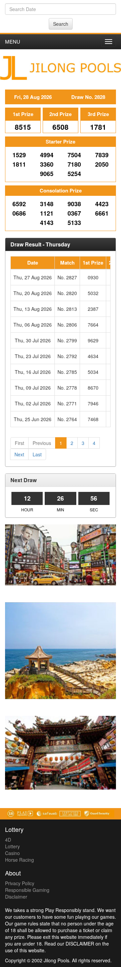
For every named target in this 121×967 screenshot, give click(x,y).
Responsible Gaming (27, 890)
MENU (12, 41)
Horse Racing (19, 859)
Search (60, 23)
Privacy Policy (19, 883)
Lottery (12, 846)
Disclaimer (16, 896)
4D (8, 839)
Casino (12, 853)
